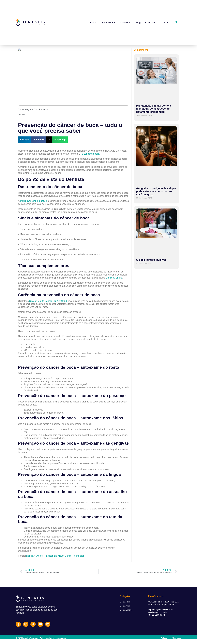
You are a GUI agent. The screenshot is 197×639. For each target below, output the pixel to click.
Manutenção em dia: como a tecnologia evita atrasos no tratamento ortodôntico (153, 108)
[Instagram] (25, 624)
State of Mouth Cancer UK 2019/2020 (48, 301)
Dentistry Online (114, 278)
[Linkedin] (47, 624)
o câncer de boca (91, 154)
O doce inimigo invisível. (151, 259)
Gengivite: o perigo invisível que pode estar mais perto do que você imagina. (156, 191)
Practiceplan (50, 556)
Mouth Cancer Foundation (33, 201)
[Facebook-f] (18, 624)
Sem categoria (25, 109)
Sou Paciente (41, 109)
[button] (24, 139)
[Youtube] (40, 624)
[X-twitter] (33, 624)
